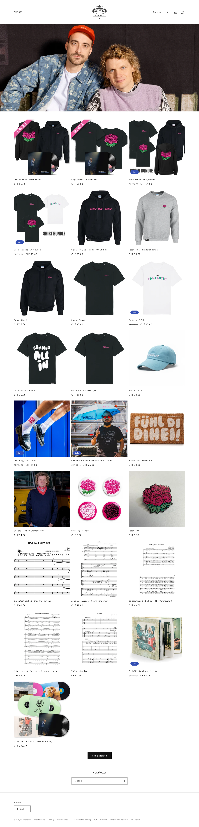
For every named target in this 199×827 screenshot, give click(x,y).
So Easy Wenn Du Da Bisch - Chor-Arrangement (150, 601)
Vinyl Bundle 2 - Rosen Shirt (84, 179)
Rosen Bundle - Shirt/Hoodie (142, 179)
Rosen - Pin (134, 531)
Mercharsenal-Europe (29, 820)
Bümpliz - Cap (135, 390)
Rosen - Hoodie (21, 320)
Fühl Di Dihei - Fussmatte (140, 460)
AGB (95, 820)
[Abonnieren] (123, 781)
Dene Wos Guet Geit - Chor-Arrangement (32, 601)
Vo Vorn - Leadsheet (80, 671)
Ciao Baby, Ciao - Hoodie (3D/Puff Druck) (90, 250)
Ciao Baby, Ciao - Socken (25, 460)
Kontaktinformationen (119, 820)
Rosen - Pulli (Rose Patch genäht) (144, 250)
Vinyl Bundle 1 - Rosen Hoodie (27, 179)
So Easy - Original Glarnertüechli (29, 531)
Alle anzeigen (99, 755)
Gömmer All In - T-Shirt (24, 390)
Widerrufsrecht (63, 820)
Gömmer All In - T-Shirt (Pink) (84, 390)
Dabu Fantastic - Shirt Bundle (27, 250)
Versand (103, 820)
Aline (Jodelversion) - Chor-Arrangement (89, 601)
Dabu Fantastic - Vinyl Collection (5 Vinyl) (33, 741)
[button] (19, 12)
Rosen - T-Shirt (78, 320)
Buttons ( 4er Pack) (80, 531)
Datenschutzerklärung (81, 820)
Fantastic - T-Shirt (137, 320)
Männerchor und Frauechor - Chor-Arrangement (36, 671)
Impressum (135, 820)
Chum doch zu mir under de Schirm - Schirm (91, 460)
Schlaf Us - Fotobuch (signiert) (143, 671)
